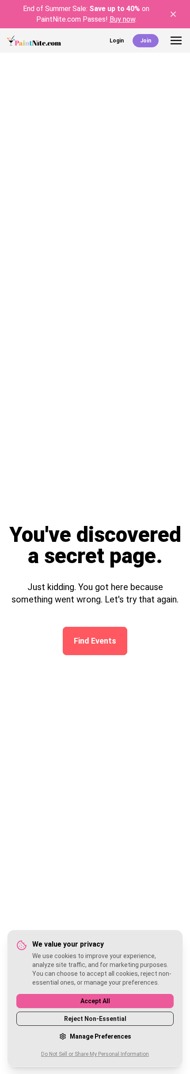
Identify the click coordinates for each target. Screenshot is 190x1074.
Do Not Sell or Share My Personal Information (95, 1054)
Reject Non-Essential (95, 1018)
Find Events (95, 640)
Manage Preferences (100, 1036)
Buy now (122, 19)
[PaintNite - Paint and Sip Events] (34, 40)
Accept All (95, 1001)
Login (117, 41)
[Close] (173, 14)
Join (145, 41)
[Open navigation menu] (176, 40)
